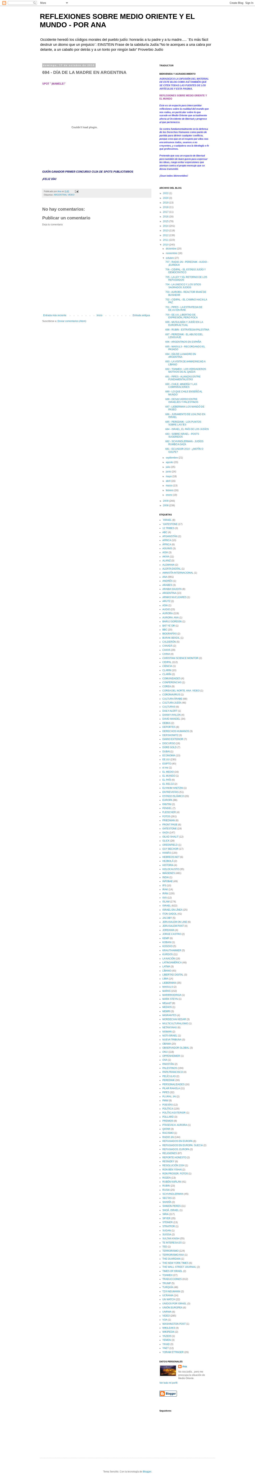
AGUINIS (167, 548)
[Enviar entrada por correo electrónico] (76, 191)
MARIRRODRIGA (171, 995)
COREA (166, 686)
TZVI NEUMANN (171, 1291)
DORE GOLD (169, 747)
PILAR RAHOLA (171, 1088)
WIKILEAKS (168, 1328)
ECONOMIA (168, 755)
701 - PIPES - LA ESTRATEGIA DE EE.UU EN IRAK (183, 308)
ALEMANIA (168, 564)
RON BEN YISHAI (172, 1169)
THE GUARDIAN (171, 1258)
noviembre (172, 253)
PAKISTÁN (168, 1064)
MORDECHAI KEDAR (174, 1019)
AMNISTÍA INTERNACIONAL (177, 572)
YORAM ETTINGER (173, 1352)
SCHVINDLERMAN (172, 1194)
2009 (166, 501)
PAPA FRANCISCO (172, 1072)
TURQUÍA (167, 1287)
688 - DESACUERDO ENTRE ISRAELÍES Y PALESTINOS (181, 400)
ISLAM (166, 901)
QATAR (166, 1129)
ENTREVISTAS (170, 792)
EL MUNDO (168, 775)
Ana (184, 1366)
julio (168, 467)
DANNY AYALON (171, 715)
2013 (166, 230)
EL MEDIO (168, 771)
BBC (164, 629)
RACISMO (168, 1133)
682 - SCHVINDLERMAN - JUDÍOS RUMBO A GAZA (184, 443)
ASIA (165, 605)
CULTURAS (168, 706)
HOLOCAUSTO (170, 869)
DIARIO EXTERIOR (172, 739)
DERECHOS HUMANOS (175, 731)
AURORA (167, 613)
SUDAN (166, 1230)
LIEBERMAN (169, 982)
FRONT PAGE (170, 824)
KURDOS (167, 954)
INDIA (165, 877)
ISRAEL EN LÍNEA (172, 909)
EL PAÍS (166, 779)
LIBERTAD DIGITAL (172, 974)
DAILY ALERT (169, 711)
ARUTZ (166, 601)
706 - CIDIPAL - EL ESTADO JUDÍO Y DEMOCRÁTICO (185, 271)
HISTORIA (168, 865)
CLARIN (166, 670)
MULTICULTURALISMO (175, 1023)
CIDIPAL (167, 662)
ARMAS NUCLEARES (174, 597)
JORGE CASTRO (171, 934)
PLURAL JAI (169, 1096)
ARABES (167, 585)
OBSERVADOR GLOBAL (175, 1047)
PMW (165, 1100)
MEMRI (166, 1011)
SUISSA (166, 1234)
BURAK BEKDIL (171, 637)
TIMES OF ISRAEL (172, 1271)
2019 (166, 202)
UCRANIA (167, 1295)
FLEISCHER (169, 812)
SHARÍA (166, 1202)
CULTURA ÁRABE (172, 698)
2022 (166, 193)
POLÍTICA (167, 1108)
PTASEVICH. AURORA (174, 1125)
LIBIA (165, 978)
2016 (166, 216)
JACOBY (167, 918)
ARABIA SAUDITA (172, 589)
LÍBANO (166, 970)
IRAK (165, 889)
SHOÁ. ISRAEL (170, 1210)
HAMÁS (166, 852)
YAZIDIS (166, 1336)
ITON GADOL (169, 913)
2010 (166, 244)
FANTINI (166, 804)
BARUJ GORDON (172, 621)
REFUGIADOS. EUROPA (175, 1149)
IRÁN (165, 893)
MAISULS (167, 986)
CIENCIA (167, 666)
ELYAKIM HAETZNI (172, 788)
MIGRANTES (169, 1015)
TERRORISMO (170, 1250)
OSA (164, 1060)
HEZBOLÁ (168, 861)
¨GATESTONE (170, 524)
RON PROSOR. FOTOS (175, 1173)
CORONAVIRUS (171, 694)
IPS (164, 885)
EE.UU (166, 759)
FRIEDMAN (168, 820)
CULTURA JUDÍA (171, 702)
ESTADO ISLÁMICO (173, 796)
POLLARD (168, 1116)
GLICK (166, 840)
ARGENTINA (60, 195)
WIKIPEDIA (168, 1331)
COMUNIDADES (171, 678)
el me (165, 767)
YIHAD (166, 1344)
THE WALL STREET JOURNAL (179, 1267)
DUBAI (166, 751)
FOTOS (166, 816)
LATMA (166, 966)
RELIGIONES (169, 1153)
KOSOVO (167, 946)
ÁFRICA (166, 544)
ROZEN (166, 1177)
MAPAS (166, 991)
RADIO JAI (168, 1137)
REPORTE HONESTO (174, 1157)
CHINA (166, 654)
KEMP (165, 938)
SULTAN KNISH (170, 1238)
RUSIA (166, 1190)
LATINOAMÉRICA (172, 962)
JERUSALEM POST (173, 926)
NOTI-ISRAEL (169, 1035)
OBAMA (166, 1043)
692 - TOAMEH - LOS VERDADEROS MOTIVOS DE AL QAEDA (185, 370)
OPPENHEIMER (171, 1056)
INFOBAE (167, 881)
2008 (166, 505)
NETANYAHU (169, 1027)
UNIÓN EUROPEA (172, 1307)
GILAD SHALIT (170, 836)
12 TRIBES (168, 528)
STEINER (167, 1222)
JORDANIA (168, 930)
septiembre (172, 457)
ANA (164, 577)
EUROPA (167, 800)
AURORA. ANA (170, 617)
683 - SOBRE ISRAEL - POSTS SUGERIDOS (182, 435)
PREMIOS (167, 1120)
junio (169, 471)
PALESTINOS (169, 1068)
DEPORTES (169, 727)
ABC (164, 532)
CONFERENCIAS (171, 682)
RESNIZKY (168, 1161)
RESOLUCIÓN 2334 (173, 1165)
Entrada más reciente (54, 315)
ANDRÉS (167, 581)
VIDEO (71, 195)
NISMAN (167, 1031)
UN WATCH (168, 1299)
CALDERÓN (169, 641)
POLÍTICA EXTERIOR (174, 1112)
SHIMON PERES (171, 1206)
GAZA (165, 832)
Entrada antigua (141, 315)
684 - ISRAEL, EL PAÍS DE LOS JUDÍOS (187, 429)
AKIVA (165, 556)
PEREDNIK (168, 1080)
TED (164, 1246)
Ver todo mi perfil (168, 1382)
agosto (170, 462)
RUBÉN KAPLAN (171, 1181)
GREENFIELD (170, 845)
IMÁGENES (168, 873)
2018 (166, 207)
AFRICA (166, 540)
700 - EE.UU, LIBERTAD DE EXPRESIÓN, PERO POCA (181, 316)
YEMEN (166, 1340)
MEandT (167, 1003)
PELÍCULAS (169, 1076)
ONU (165, 1052)
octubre (170, 258)
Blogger (147, 1471)
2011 (166, 240)
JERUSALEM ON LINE (174, 922)
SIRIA (165, 1214)
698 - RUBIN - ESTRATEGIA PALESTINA (187, 329)
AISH (165, 552)
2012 (166, 235)
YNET (165, 1348)
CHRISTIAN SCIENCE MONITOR (180, 658)
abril (168, 481)
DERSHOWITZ (170, 735)
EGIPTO (166, 763)
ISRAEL (166, 905)
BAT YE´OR (168, 625)
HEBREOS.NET (170, 857)
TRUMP (166, 1283)
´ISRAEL (167, 520)
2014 (166, 226)
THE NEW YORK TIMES (175, 1263)
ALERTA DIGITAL (171, 568)
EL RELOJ (168, 784)
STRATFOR (168, 1226)
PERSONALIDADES (173, 1084)
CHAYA (166, 650)
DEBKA (166, 723)
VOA (164, 1319)
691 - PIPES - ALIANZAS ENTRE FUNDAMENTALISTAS (183, 378)
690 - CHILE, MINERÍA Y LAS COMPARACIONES (181, 385)
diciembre (171, 248)
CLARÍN (166, 674)
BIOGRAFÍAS (169, 633)
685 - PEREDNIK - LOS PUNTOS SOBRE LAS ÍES (183, 423)
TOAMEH (167, 1275)
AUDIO (166, 609)
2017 (166, 212)
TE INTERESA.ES (172, 1242)
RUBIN (166, 1185)
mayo (169, 476)
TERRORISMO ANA (173, 1254)
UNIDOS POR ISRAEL (174, 1303)
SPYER (166, 1218)
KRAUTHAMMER (171, 950)
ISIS (164, 897)
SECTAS (167, 1198)
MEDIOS (167, 1007)
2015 (166, 221)
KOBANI (166, 942)
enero (169, 495)
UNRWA (167, 1311)
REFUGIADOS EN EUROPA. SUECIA (182, 1145)
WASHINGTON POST (174, 1324)
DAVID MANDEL (171, 719)
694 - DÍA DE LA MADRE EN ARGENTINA (180, 355)
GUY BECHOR (170, 849)
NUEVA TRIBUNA (171, 1039)
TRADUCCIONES (172, 1279)
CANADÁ (167, 645)
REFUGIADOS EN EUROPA (177, 1141)
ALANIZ (166, 560)
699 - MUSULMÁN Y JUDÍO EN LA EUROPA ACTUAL (184, 323)
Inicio (99, 315)
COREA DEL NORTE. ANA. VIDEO (181, 690)
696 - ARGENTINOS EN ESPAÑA (183, 341)
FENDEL (167, 808)
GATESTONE (169, 828)
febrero (170, 490)
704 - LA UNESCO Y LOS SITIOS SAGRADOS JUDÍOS (183, 286)
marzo (169, 485)
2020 (166, 198)
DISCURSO (168, 743)
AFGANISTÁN (170, 536)
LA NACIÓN (168, 958)
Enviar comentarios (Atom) (72, 321)
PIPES (165, 1092)
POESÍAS (167, 1104)
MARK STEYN (170, 999)
